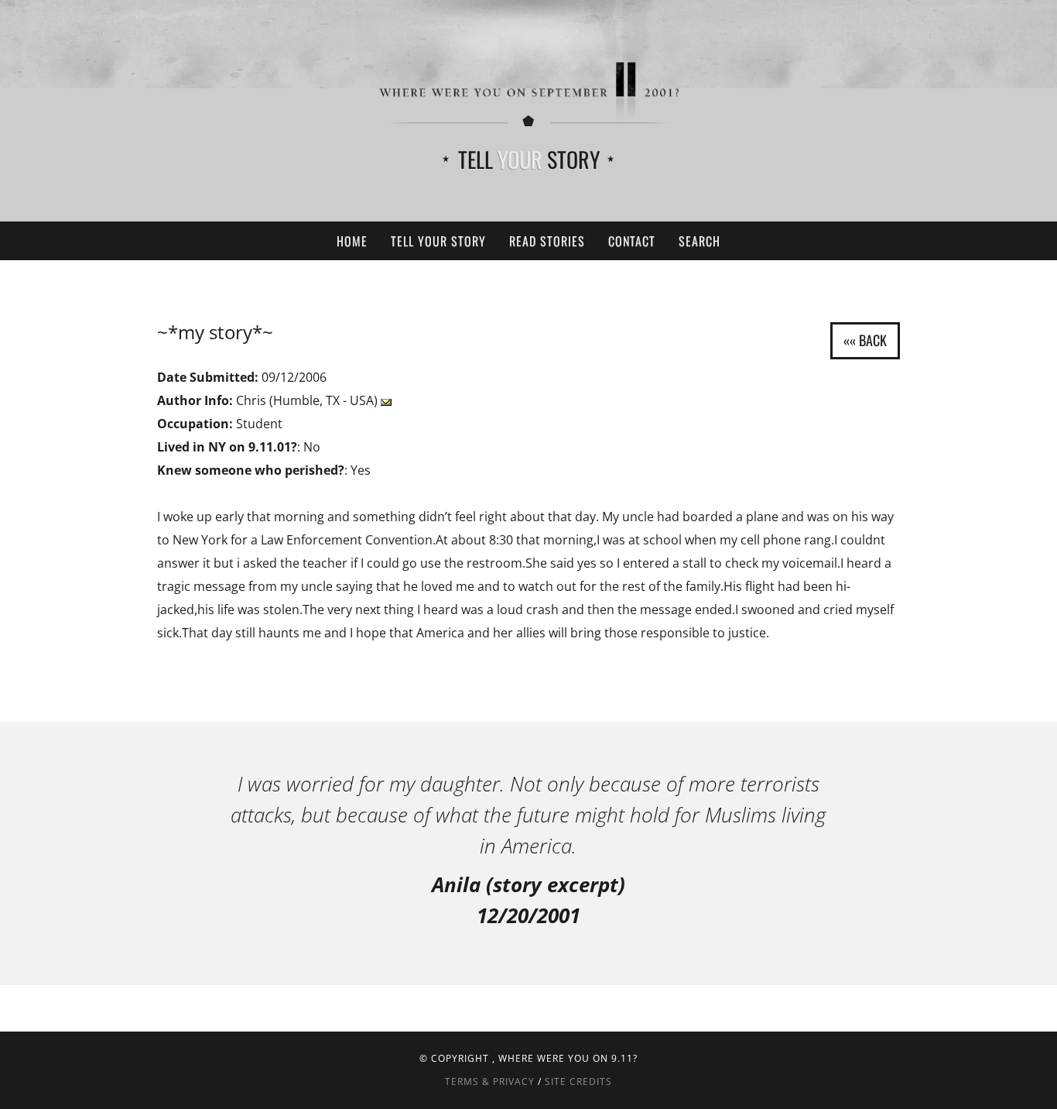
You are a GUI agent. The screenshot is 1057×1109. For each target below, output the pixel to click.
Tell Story (529, 159)
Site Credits (578, 1081)
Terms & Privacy (490, 1081)
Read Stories (547, 241)
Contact (631, 241)
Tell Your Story (438, 241)
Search (699, 241)
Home (352, 241)
